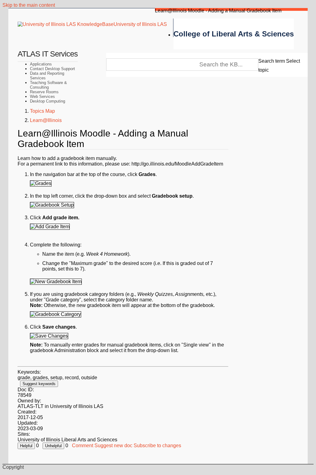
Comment (82, 445)
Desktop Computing (47, 101)
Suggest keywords (39, 383)
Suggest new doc (113, 445)
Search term (271, 61)
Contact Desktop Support (52, 68)
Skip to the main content (28, 5)
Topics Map (42, 111)
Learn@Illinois (46, 120)
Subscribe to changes (157, 445)
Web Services (42, 96)
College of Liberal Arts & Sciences (233, 34)
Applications (41, 64)
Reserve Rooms (44, 92)
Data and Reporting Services (47, 75)
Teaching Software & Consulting (48, 85)
